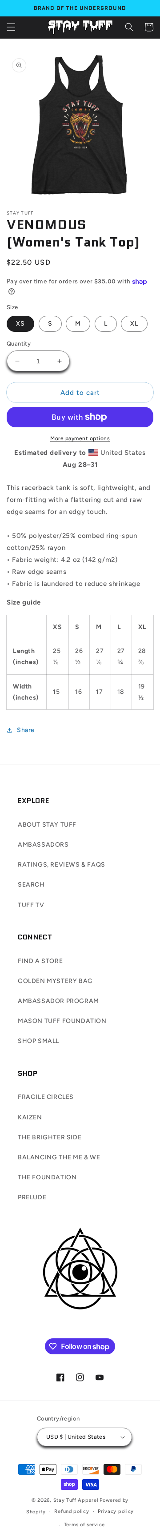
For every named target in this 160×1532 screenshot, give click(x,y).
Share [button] (26, 730)
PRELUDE (32, 1197)
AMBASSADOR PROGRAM (58, 1001)
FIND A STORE (40, 961)
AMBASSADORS (43, 844)
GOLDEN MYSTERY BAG (55, 981)
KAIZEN (30, 1117)
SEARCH (31, 884)
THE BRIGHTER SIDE (49, 1137)
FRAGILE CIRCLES (46, 1097)
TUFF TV (31, 905)
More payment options (80, 438)
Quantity (19, 343)
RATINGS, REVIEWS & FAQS (61, 864)
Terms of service (84, 1525)
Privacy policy (116, 1511)
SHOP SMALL (38, 1041)
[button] (11, 27)
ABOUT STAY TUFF (47, 824)
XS (20, 323)
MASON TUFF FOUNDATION (62, 1021)
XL (134, 323)
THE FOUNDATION (47, 1177)
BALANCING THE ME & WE (59, 1157)
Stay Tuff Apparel (76, 1500)
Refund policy (71, 1511)
